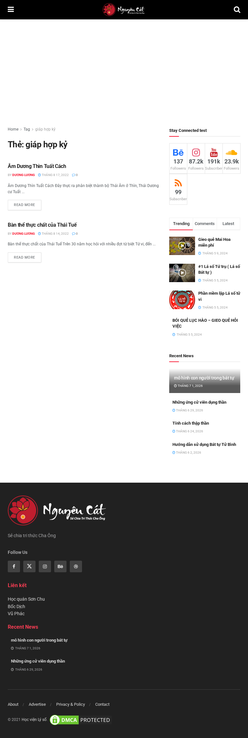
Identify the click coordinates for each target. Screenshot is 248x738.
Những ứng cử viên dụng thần (199, 402)
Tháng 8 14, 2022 (55, 233)
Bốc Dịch (16, 606)
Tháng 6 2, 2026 (188, 452)
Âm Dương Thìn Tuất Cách (37, 166)
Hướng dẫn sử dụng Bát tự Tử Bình (204, 444)
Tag (27, 129)
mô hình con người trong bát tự (204, 377)
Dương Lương (23, 175)
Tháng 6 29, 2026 (189, 410)
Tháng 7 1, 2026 (190, 386)
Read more (24, 205)
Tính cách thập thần (190, 423)
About (13, 704)
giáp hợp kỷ (45, 129)
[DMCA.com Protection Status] (80, 719)
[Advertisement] (124, 68)
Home (13, 129)
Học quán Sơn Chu (26, 599)
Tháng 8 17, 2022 (55, 175)
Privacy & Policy (70, 704)
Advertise (37, 704)
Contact (102, 704)
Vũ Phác (16, 613)
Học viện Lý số (34, 719)
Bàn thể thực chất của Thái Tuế (42, 225)
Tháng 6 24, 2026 (189, 431)
